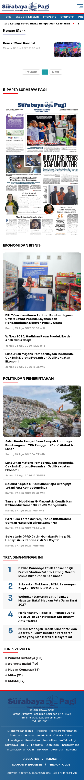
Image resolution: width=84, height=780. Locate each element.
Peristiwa (16, 735)
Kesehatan (32, 740)
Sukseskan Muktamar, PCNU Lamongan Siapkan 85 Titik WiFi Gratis (47, 586)
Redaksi (51, 758)
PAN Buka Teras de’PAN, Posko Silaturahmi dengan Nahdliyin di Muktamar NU (38, 520)
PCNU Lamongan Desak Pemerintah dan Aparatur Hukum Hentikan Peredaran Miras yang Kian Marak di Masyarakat (47, 633)
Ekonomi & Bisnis (27, 16)
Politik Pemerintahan (63, 731)
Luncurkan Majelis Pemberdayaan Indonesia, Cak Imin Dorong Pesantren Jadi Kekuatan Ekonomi (39, 357)
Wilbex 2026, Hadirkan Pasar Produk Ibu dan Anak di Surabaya (38, 338)
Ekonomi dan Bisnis (20, 731)
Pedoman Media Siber (26, 764)
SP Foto (42, 749)
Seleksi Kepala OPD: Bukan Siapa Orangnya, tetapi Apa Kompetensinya (38, 485)
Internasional (16, 749)
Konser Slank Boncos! (19, 43)
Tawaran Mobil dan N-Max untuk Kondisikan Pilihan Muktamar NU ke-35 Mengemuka (38, 503)
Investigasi (15, 740)
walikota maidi (23, 663)
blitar (15, 675)
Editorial (71, 749)
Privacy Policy (59, 764)
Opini (30, 749)
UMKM (16, 681)
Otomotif (67, 16)
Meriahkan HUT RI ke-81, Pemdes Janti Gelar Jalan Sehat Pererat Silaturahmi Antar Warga (46, 616)
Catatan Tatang (63, 735)
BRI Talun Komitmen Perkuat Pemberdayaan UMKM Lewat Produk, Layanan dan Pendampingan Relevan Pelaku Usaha (39, 318)
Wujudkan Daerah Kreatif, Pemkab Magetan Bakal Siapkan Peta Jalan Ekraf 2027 (47, 600)
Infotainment (70, 745)
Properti (41, 731)
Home (7, 16)
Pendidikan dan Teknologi (59, 740)
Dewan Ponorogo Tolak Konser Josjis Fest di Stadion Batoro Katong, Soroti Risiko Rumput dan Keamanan (46, 572)
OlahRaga (52, 745)
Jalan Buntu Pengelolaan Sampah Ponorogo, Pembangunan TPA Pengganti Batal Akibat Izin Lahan (40, 445)
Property (49, 16)
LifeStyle (37, 745)
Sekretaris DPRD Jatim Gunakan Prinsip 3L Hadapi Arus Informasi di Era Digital (38, 538)
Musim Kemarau (24, 669)
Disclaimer (31, 758)
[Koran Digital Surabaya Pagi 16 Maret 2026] (42, 167)
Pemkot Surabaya (25, 658)
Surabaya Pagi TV (16, 745)
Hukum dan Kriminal (38, 735)
